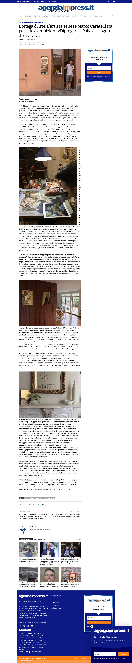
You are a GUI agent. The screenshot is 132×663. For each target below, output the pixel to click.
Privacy (77, 658)
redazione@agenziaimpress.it (36, 622)
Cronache (28, 16)
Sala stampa (52, 1)
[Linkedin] (30, 44)
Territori (37, 16)
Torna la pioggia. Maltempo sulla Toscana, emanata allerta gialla (66, 515)
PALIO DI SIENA (49, 498)
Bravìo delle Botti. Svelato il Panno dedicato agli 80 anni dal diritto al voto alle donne (70, 584)
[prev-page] (77, 539)
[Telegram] (38, 44)
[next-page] (80, 539)
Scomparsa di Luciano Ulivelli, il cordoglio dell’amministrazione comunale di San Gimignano (33, 516)
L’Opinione (98, 16)
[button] (112, 16)
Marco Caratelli (36, 498)
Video (90, 16)
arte (26, 498)
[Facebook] (105, 1)
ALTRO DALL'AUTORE (39, 539)
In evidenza (39, 22)
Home (20, 16)
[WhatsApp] (34, 44)
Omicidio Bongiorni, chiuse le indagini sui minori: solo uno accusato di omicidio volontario (49, 584)
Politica (45, 16)
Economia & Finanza (63, 16)
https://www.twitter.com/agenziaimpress (40, 529)
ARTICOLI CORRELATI (25, 539)
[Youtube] (114, 1)
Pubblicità (44, 1)
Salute (52, 16)
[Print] (43, 44)
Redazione (37, 1)
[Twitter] (111, 1)
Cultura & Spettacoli (79, 16)
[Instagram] (108, 1)
